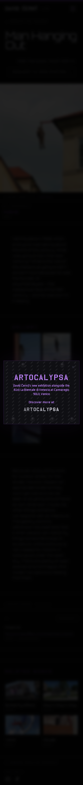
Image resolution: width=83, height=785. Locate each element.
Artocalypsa (41, 377)
